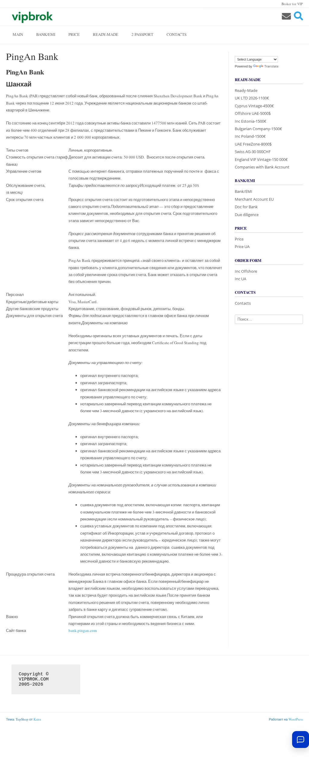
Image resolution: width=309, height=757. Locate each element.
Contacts (176, 34)
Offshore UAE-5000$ (253, 113)
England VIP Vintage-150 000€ (261, 159)
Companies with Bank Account (262, 167)
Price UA (242, 246)
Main (18, 34)
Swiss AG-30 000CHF (253, 151)
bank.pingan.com (82, 630)
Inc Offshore (246, 271)
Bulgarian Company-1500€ (258, 128)
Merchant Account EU (254, 199)
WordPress (295, 719)
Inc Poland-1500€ (250, 136)
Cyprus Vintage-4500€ (254, 105)
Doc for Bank (246, 206)
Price (74, 34)
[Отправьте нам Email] (286, 16)
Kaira (37, 719)
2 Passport (142, 34)
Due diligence (247, 214)
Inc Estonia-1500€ (250, 121)
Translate (271, 66)
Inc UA (240, 278)
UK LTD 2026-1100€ (252, 98)
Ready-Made (105, 34)
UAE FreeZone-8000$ (253, 144)
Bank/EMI (45, 34)
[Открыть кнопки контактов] (300, 739)
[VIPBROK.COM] (31, 16)
